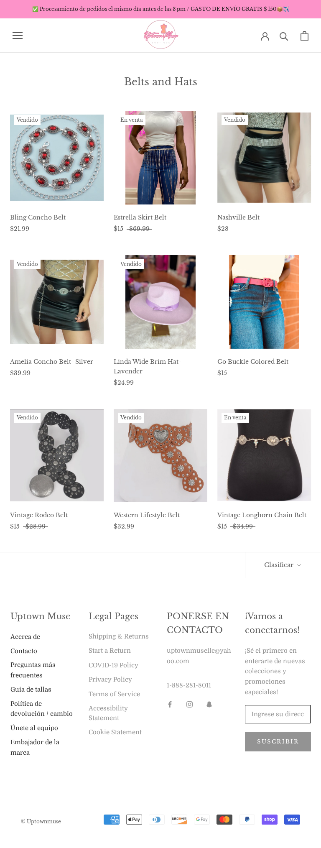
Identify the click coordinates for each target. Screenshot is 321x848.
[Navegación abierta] (18, 35)
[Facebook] (170, 704)
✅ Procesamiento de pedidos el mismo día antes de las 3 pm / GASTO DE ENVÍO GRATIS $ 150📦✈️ (160, 9)
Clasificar (279, 565)
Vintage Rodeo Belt (39, 515)
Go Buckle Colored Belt (252, 361)
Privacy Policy (110, 679)
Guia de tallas (30, 689)
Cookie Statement (115, 732)
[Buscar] (284, 35)
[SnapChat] (209, 704)
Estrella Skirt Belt (140, 217)
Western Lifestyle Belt (147, 515)
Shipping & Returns (119, 636)
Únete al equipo (34, 728)
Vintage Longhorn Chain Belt (261, 515)
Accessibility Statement (108, 713)
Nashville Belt (238, 217)
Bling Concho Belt (38, 217)
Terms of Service (114, 694)
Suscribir (278, 741)
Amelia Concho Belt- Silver (51, 361)
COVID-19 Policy (113, 665)
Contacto (23, 651)
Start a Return (110, 650)
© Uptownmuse (41, 821)
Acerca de (25, 637)
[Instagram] (189, 704)
